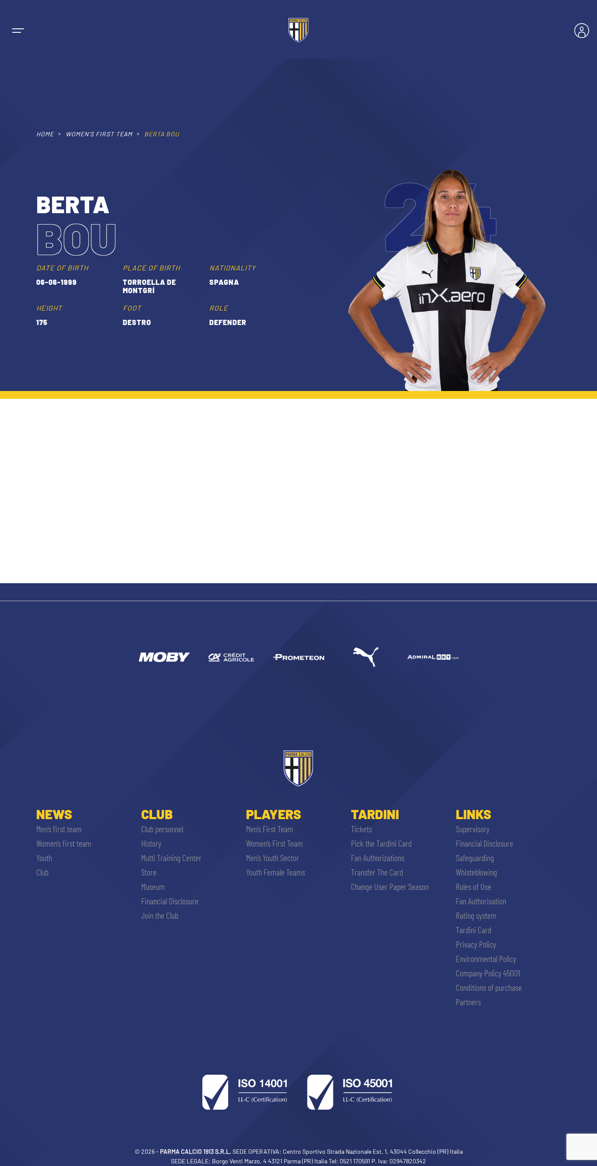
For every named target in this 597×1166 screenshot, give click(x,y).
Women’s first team (63, 843)
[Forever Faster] (365, 657)
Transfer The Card (377, 872)
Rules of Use (473, 886)
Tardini (375, 814)
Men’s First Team (269, 828)
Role (218, 308)
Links (473, 814)
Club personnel (162, 828)
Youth (44, 857)
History (151, 843)
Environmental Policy (486, 958)
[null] (163, 657)
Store (148, 872)
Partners (468, 1001)
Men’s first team (59, 828)
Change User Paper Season (390, 886)
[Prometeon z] (298, 657)
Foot (132, 308)
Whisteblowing (476, 872)
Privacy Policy (476, 944)
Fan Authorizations (377, 857)
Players (273, 814)
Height (49, 308)
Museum (153, 886)
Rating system (476, 915)
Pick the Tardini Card (381, 843)
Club (42, 872)
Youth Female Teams (275, 872)
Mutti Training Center (171, 857)
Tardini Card (473, 929)
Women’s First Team (274, 843)
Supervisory (472, 828)
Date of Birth (62, 267)
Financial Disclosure (169, 901)
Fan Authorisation (481, 901)
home (45, 134)
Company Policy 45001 (488, 973)
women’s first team (99, 134)
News (54, 814)
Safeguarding (475, 857)
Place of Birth (151, 267)
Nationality (232, 267)
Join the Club (159, 915)
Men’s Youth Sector (272, 857)
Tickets (361, 828)
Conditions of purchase (489, 987)
